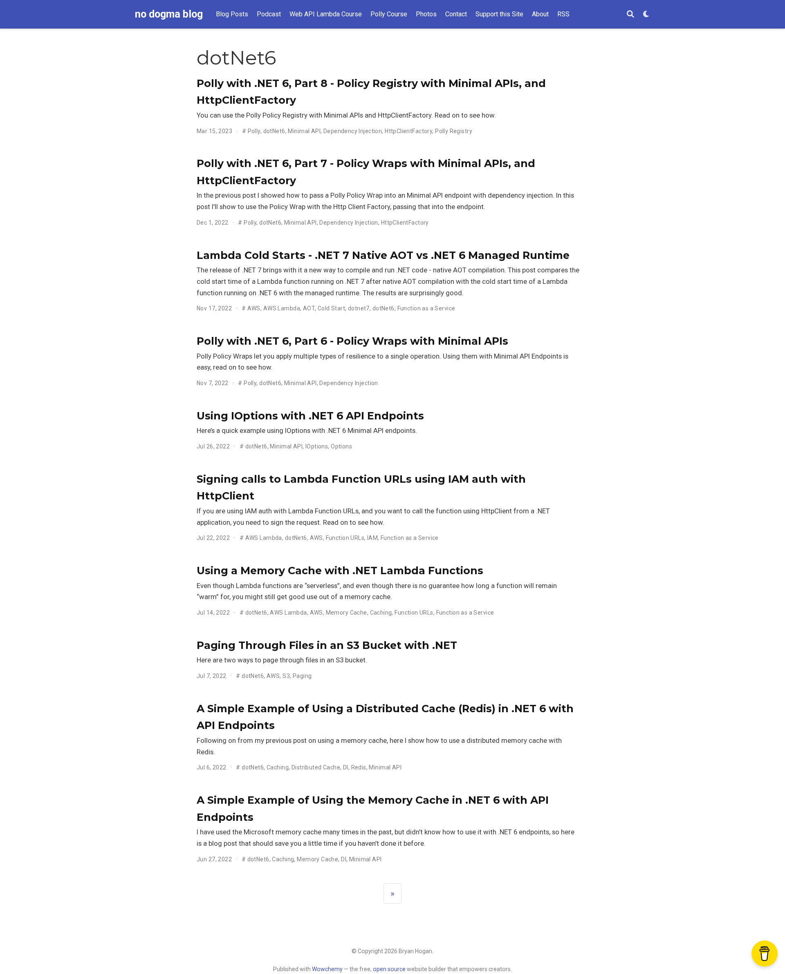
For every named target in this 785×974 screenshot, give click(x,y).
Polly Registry (453, 131)
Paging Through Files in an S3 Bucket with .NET (327, 645)
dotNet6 (274, 131)
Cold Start (331, 308)
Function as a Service (426, 308)
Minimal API (304, 131)
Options (341, 446)
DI (345, 767)
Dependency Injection (352, 131)
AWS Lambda (281, 308)
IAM (372, 538)
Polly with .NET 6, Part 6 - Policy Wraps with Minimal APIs (352, 341)
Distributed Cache (316, 767)
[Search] (630, 14)
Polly (254, 131)
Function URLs (345, 538)
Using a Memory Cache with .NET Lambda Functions (340, 570)
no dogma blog (169, 14)
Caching (381, 612)
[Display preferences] (646, 14)
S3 (286, 676)
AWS (253, 308)
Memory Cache (346, 612)
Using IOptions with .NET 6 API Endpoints (310, 416)
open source (389, 969)
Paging (302, 676)
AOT (309, 308)
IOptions (316, 446)
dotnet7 (359, 308)
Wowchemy (327, 969)
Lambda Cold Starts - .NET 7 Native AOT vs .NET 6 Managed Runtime (383, 255)
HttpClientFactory (408, 131)
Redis (358, 767)
